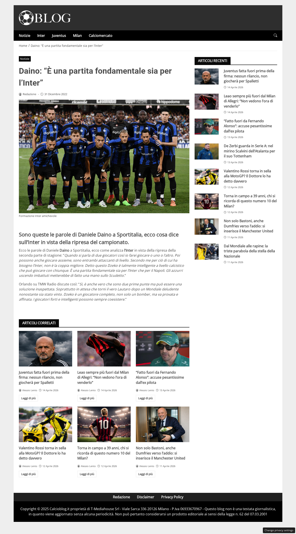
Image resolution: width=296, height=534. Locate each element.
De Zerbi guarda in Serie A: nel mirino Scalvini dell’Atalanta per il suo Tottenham (249, 150)
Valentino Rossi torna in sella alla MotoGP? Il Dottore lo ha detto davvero (42, 453)
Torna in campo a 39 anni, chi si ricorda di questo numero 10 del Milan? (103, 453)
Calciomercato (100, 35)
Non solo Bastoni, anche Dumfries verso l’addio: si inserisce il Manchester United (160, 453)
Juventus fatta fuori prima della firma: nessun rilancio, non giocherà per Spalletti (44, 377)
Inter (41, 35)
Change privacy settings (279, 530)
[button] (275, 35)
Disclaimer (145, 497)
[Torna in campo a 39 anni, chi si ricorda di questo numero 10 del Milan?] (104, 424)
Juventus (59, 35)
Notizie (24, 35)
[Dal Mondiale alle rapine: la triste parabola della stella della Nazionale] (207, 251)
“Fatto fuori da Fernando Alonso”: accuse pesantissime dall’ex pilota (160, 377)
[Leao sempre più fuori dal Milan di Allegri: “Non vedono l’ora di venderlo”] (104, 348)
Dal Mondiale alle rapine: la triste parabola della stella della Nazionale (249, 250)
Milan (77, 35)
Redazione (121, 497)
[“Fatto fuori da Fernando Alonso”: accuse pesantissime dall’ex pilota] (162, 348)
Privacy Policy (172, 497)
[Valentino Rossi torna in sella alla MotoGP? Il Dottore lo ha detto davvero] (45, 424)
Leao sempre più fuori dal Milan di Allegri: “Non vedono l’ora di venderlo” (103, 377)
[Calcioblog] (45, 17)
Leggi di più (28, 398)
